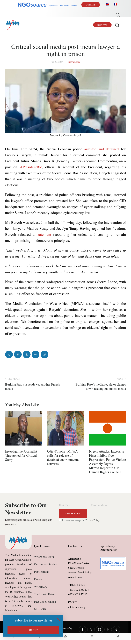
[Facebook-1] (18, 354)
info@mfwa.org (76, 607)
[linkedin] (108, 629)
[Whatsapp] (65, 636)
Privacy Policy (92, 520)
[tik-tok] (116, 629)
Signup (33, 630)
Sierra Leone (74, 61)
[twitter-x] (91, 629)
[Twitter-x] (9, 354)
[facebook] (82, 629)
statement (44, 234)
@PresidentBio (30, 166)
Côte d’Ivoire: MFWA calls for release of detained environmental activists (63, 457)
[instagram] (99, 629)
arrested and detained (101, 148)
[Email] (92, 636)
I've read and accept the (80, 520)
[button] (124, 24)
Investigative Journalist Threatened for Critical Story (21, 455)
